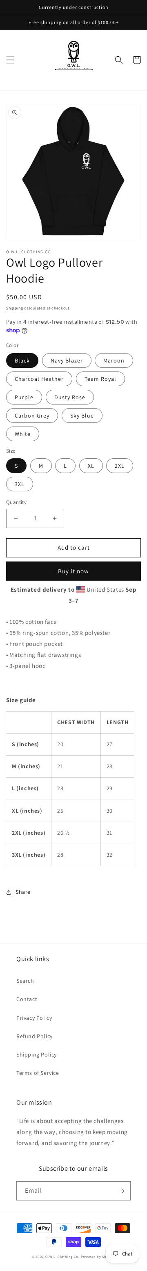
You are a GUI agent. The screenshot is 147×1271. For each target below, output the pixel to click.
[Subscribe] (121, 1190)
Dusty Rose (69, 397)
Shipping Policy (36, 1054)
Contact (26, 999)
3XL (19, 484)
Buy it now (73, 571)
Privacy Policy (34, 1017)
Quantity (16, 502)
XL (91, 465)
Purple (24, 397)
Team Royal (100, 378)
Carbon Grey (32, 415)
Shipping (14, 308)
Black (22, 360)
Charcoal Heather (39, 378)
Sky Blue (82, 415)
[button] (10, 60)
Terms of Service (37, 1072)
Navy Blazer (67, 360)
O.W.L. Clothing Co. (62, 1256)
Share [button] (23, 891)
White (23, 434)
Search (25, 980)
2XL (120, 465)
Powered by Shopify (98, 1256)
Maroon (114, 360)
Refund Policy (34, 1036)
